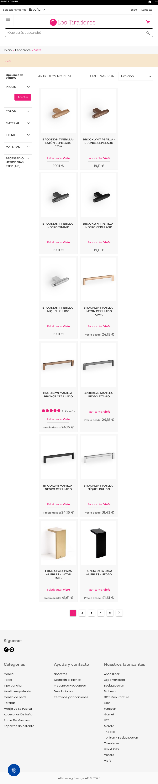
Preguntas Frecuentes (70, 685)
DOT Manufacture (116, 697)
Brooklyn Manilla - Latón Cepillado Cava (99, 311)
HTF (106, 720)
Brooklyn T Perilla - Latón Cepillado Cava (58, 143)
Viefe (108, 761)
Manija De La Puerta (18, 709)
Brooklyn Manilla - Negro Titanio (99, 394)
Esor (107, 703)
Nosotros (60, 674)
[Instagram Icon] (11, 651)
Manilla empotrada (17, 691)
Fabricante (23, 50)
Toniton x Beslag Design (121, 737)
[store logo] (72, 20)
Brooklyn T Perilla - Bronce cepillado (99, 141)
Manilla (8, 674)
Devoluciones (63, 691)
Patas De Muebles (17, 720)
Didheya (110, 691)
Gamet (109, 714)
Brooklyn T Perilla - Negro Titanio (58, 225)
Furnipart (110, 709)
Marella (109, 726)
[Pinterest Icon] (6, 651)
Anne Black (111, 674)
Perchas (9, 703)
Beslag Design (114, 685)
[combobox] (79, 32)
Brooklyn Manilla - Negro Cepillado (58, 487)
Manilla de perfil (15, 697)
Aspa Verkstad (114, 680)
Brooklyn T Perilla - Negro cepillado (99, 225)
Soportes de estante (19, 726)
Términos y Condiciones (71, 697)
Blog (134, 9)
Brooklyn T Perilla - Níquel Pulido (58, 309)
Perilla (8, 680)
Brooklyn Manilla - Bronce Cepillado (58, 394)
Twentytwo (112, 743)
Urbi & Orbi (111, 749)
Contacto (146, 9)
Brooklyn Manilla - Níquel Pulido (99, 487)
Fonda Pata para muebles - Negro (99, 572)
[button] (37, 9)
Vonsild (109, 755)
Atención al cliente (67, 680)
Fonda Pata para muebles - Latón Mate (58, 574)
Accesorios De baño (18, 714)
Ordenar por (102, 76)
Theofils (109, 732)
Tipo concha (13, 685)
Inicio (8, 50)
